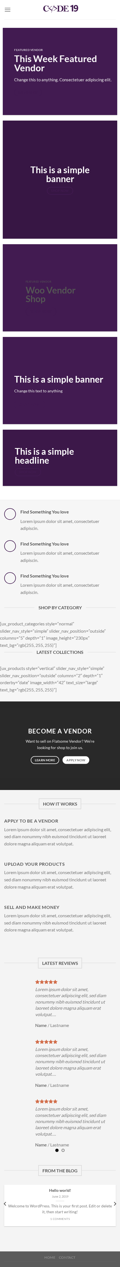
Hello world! (60, 1190)
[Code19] (60, 9)
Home (49, 1257)
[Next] (114, 1204)
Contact (67, 1257)
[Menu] (7, 9)
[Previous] (5, 1204)
